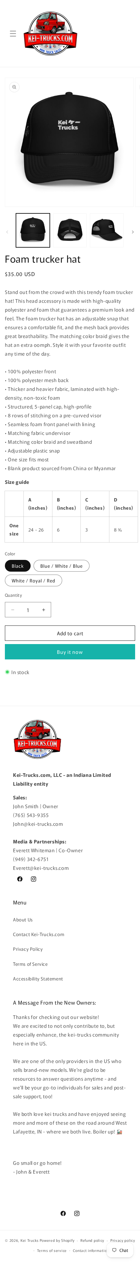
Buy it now (70, 651)
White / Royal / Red (33, 580)
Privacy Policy (28, 949)
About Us (23, 919)
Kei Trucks (30, 1240)
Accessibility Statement (38, 978)
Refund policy (92, 1240)
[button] (13, 33)
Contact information (91, 1250)
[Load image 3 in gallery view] (107, 230)
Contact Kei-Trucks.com (38, 934)
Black (18, 566)
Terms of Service (30, 964)
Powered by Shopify (57, 1240)
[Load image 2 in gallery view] (70, 230)
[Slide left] (7, 232)
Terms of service (52, 1250)
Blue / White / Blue (61, 566)
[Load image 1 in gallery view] (33, 230)
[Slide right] (133, 232)
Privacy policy (122, 1240)
